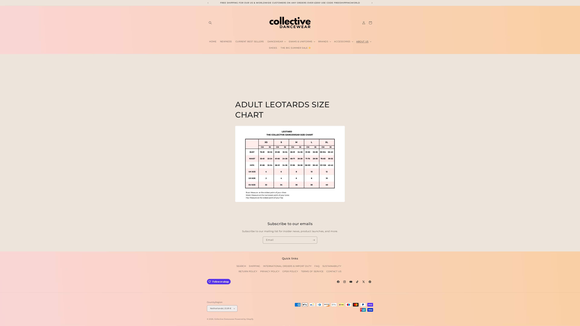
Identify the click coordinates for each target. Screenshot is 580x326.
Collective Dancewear (224, 319)
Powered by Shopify (244, 319)
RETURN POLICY (248, 271)
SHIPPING (254, 266)
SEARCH (241, 266)
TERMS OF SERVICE (312, 271)
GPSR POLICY (290, 271)
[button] (210, 22)
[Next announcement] (372, 3)
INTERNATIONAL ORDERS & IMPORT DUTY (287, 266)
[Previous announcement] (208, 3)
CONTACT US (333, 271)
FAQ (316, 266)
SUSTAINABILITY (331, 266)
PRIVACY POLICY (269, 271)
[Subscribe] (313, 240)
